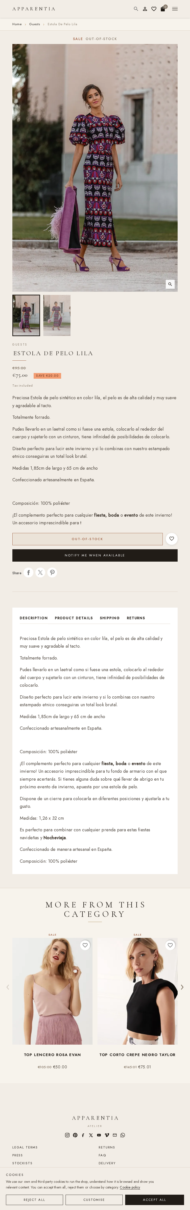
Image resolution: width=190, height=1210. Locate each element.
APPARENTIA (34, 8)
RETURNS (107, 1147)
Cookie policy (130, 1187)
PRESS (17, 1155)
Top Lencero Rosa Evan (52, 1055)
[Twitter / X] (91, 1135)
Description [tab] (34, 618)
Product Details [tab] (74, 618)
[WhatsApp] (122, 1135)
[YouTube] (99, 1135)
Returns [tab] (136, 618)
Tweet (40, 572)
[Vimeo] (107, 1135)
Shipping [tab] (110, 618)
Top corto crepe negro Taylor (137, 1055)
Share (28, 572)
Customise (94, 1199)
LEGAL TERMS (25, 1147)
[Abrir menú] (175, 9)
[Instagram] (67, 1135)
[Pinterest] (75, 1135)
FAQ (102, 1155)
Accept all (154, 1199)
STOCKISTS (22, 1163)
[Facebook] (83, 1135)
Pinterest (52, 572)
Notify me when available (95, 555)
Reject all (34, 1199)
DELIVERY (107, 1163)
